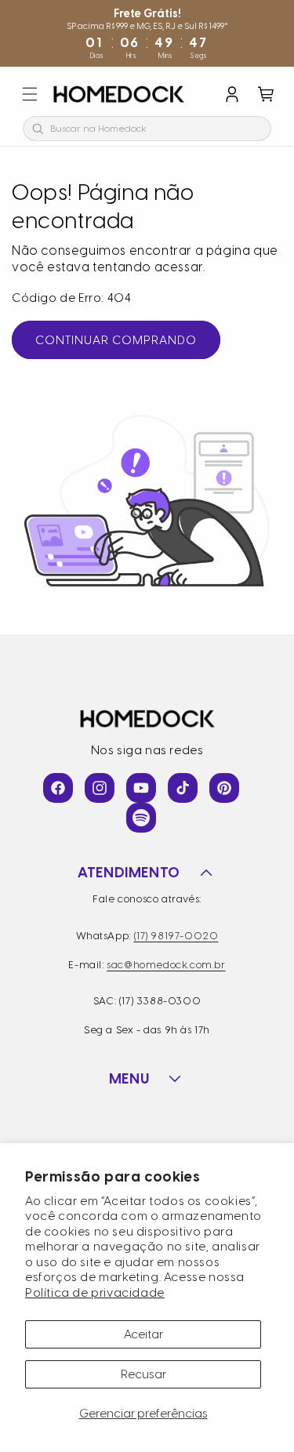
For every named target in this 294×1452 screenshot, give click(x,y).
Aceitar (143, 1334)
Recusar (143, 1374)
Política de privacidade (95, 1293)
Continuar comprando (116, 340)
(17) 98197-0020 (176, 936)
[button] (29, 94)
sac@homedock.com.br (166, 965)
